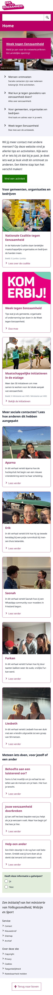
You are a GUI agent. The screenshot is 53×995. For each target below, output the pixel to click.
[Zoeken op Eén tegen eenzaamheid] (47, 17)
